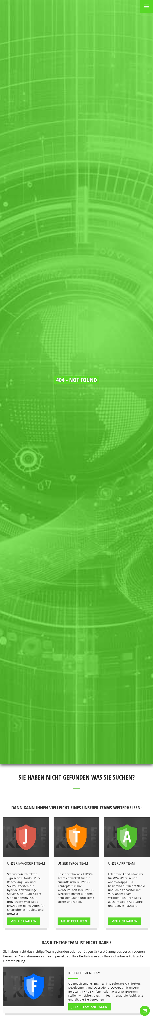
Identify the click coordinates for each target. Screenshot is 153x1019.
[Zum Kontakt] (145, 1011)
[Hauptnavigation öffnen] (146, 6)
